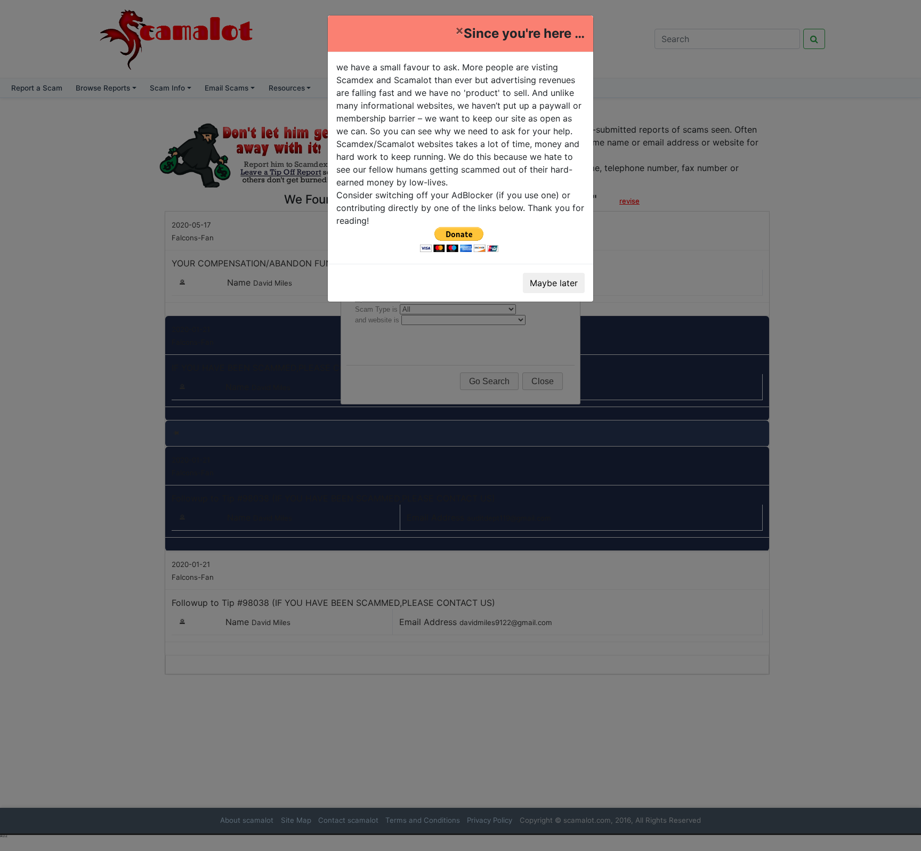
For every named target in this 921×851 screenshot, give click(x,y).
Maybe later (554, 283)
